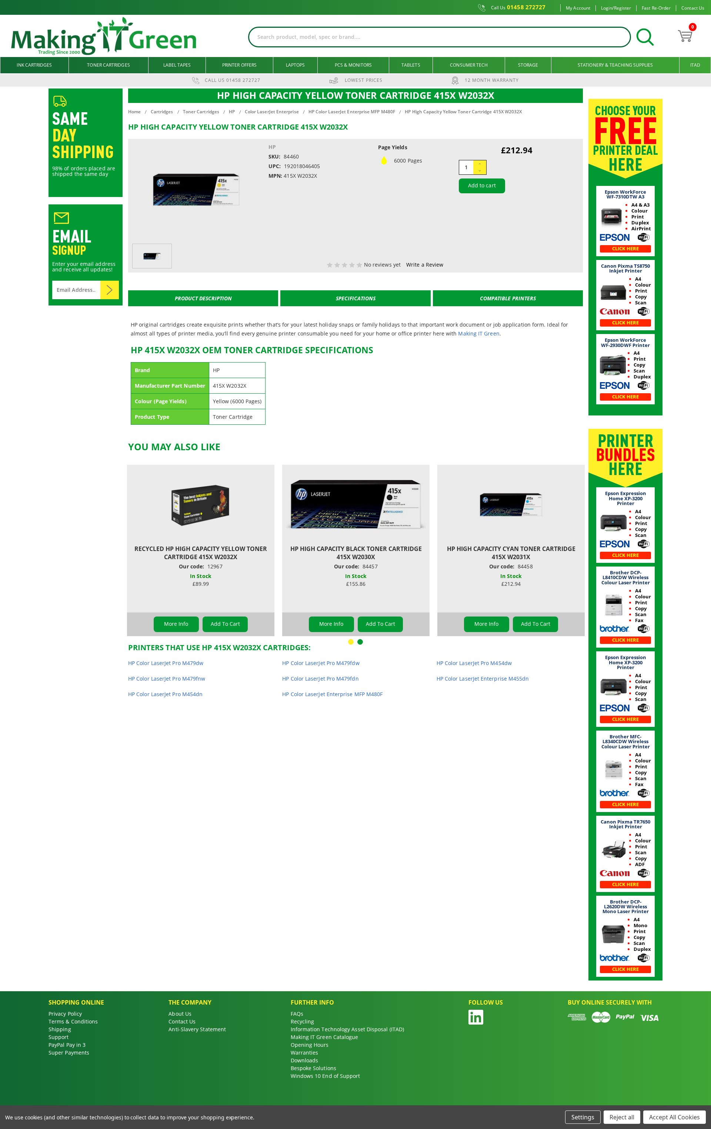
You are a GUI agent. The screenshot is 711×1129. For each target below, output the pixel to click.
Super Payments (69, 1052)
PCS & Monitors (353, 65)
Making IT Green (478, 333)
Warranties (304, 1052)
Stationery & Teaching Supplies (615, 65)
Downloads (304, 1060)
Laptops (295, 65)
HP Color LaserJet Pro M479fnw (166, 678)
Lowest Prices (364, 80)
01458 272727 (518, 7)
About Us (179, 1013)
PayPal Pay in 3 (67, 1044)
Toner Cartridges (108, 65)
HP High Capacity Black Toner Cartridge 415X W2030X (356, 553)
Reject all (622, 1117)
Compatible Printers (508, 298)
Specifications (355, 298)
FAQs (297, 1013)
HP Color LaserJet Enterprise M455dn (483, 678)
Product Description (203, 298)
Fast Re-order (656, 8)
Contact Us (692, 8)
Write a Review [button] (424, 264)
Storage (528, 65)
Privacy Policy (65, 1013)
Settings (582, 1117)
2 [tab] (360, 642)
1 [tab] (351, 642)
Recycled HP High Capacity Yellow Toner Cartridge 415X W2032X (200, 553)
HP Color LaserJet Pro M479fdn (320, 678)
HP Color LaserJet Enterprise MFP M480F (332, 694)
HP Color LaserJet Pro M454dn (165, 694)
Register (622, 8)
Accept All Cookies (674, 1117)
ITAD (695, 65)
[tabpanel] (200, 550)
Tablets (410, 65)
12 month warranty (492, 80)
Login (606, 8)
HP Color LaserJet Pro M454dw (474, 663)
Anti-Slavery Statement (197, 1029)
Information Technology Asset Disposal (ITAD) (347, 1029)
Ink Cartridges (34, 65)
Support (59, 1037)
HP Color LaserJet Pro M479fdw (320, 663)
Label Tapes (177, 65)
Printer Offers (239, 65)
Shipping (60, 1029)
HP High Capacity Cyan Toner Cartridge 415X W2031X (511, 553)
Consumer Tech (469, 65)
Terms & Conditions (73, 1021)
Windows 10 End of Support (325, 1075)
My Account (578, 8)
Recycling (302, 1021)
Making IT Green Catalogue (324, 1037)
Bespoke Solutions (313, 1068)
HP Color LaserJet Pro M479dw (165, 663)
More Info (176, 623)
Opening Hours (310, 1044)
